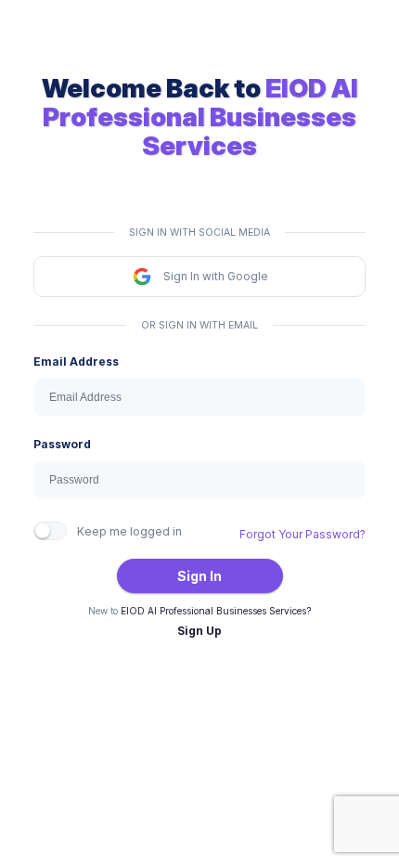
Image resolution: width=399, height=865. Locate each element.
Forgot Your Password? (302, 534)
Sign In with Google (215, 276)
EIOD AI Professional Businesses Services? (216, 610)
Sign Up (199, 631)
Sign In (199, 576)
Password (62, 444)
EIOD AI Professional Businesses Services (200, 116)
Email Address (76, 361)
